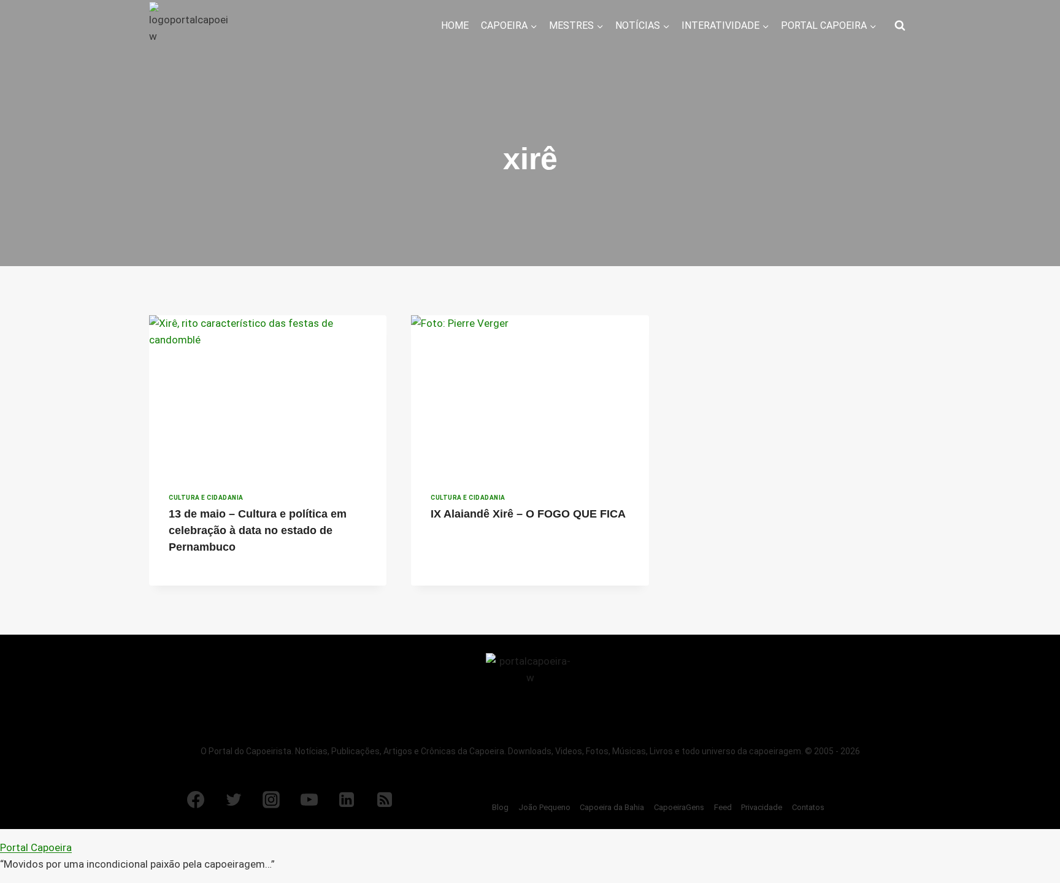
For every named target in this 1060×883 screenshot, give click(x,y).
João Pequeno (544, 807)
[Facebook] (196, 799)
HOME (455, 25)
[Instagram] (271, 799)
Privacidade (761, 807)
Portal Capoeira (36, 847)
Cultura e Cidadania (206, 497)
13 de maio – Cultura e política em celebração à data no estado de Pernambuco (258, 530)
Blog (500, 807)
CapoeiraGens (679, 807)
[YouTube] (309, 799)
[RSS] (384, 799)
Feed (723, 807)
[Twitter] (234, 799)
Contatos (808, 807)
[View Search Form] (900, 26)
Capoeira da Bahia (612, 807)
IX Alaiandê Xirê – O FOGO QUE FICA (528, 514)
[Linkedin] (346, 799)
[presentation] (267, 394)
